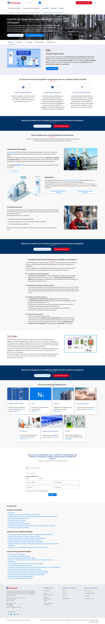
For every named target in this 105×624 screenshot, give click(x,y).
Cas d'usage (28, 42)
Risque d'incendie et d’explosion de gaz (18, 518)
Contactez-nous (51, 42)
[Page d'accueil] (11, 588)
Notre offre (19, 42)
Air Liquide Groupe (88, 593)
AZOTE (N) (11, 513)
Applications (45, 8)
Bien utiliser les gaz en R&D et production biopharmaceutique (24, 569)
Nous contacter (88, 590)
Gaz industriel (47, 590)
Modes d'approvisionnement (49, 594)
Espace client (65, 598)
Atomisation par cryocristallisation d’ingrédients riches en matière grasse (28, 547)
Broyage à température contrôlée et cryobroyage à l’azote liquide (25, 542)
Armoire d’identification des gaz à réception (20, 565)
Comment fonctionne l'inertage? (17, 520)
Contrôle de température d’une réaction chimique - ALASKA (24, 536)
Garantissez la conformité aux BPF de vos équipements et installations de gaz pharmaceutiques (34, 567)
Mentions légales (45, 620)
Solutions (17, 12)
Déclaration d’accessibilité (90, 620)
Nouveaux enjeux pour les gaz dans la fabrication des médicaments (26, 574)
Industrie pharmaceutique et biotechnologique (20, 576)
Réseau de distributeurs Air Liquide (47, 599)
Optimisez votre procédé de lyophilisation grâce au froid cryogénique (26, 538)
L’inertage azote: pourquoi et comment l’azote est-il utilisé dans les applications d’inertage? (32, 516)
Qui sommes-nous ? (89, 598)
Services (64, 595)
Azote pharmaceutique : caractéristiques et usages (22, 558)
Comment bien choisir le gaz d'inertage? (19, 524)
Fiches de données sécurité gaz (48, 604)
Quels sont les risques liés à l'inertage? (18, 527)
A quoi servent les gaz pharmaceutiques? (19, 556)
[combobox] (33, 3)
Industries (53, 8)
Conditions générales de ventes (73, 620)
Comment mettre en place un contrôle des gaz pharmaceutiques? (25, 563)
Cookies (91, 622)
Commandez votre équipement (31, 8)
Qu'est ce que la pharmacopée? (16, 554)
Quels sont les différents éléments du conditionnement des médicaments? (28, 571)
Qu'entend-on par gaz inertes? (16, 522)
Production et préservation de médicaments (31, 12)
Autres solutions (39, 42)
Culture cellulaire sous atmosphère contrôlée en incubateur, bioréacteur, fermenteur (30, 534)
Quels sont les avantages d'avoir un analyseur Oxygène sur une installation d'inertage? (31, 525)
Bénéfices (10, 42)
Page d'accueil (10, 12)
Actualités (86, 595)
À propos (61, 8)
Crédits (97, 622)
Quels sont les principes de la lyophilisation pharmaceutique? (24, 540)
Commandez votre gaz (14, 8)
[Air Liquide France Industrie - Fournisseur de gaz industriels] (14, 3)
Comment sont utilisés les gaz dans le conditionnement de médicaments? (28, 573)
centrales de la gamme (71, 180)
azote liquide (11, 152)
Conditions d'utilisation (57, 620)
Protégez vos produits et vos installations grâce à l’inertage (24, 514)
